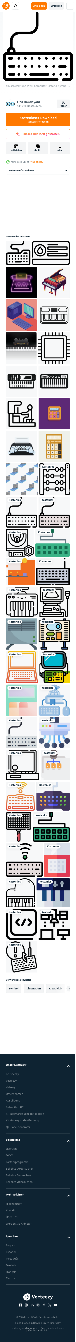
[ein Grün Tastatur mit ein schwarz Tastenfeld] (24, 1275)
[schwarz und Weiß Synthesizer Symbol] (21, 505)
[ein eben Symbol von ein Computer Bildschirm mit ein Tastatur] (53, 1049)
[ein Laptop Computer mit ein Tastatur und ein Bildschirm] (22, 1016)
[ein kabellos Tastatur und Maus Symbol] (51, 1211)
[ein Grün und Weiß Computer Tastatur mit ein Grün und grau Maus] (23, 831)
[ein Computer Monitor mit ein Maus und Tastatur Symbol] (22, 1180)
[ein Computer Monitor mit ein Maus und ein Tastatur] (21, 950)
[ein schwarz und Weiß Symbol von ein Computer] (25, 279)
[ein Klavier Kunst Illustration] (21, 340)
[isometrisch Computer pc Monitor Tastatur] (21, 373)
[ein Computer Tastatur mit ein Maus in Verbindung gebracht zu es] (21, 1115)
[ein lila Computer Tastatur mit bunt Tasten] (22, 1243)
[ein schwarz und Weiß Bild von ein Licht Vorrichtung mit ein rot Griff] (53, 1244)
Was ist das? (36, 161)
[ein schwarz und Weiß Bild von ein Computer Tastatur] (18, 253)
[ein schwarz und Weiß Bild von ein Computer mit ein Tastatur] (21, 735)
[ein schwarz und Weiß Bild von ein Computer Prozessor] (22, 473)
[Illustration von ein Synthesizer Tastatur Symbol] (21, 406)
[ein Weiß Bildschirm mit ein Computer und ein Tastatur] (20, 859)
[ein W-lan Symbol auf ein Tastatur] (24, 1308)
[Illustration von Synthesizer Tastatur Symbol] (21, 538)
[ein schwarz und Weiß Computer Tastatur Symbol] (21, 767)
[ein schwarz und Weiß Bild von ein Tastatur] (22, 918)
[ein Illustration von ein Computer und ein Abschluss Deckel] (21, 1082)
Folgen (63, 105)
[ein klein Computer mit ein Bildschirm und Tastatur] (53, 950)
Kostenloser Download (38, 119)
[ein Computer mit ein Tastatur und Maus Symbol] (22, 888)
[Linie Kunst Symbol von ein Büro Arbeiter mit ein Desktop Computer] (21, 571)
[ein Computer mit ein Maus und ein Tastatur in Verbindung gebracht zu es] (20, 1212)
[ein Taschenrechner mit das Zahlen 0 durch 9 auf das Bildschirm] (21, 603)
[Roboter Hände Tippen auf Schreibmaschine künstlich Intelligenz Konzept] (21, 636)
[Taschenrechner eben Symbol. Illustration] (21, 668)
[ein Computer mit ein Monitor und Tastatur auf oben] (21, 983)
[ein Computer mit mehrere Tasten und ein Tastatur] (21, 1148)
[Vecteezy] (6, 6)
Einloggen (56, 5)
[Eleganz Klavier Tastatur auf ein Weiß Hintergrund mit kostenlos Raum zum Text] (21, 440)
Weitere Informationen (21, 170)
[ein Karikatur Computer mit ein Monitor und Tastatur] (21, 1050)
